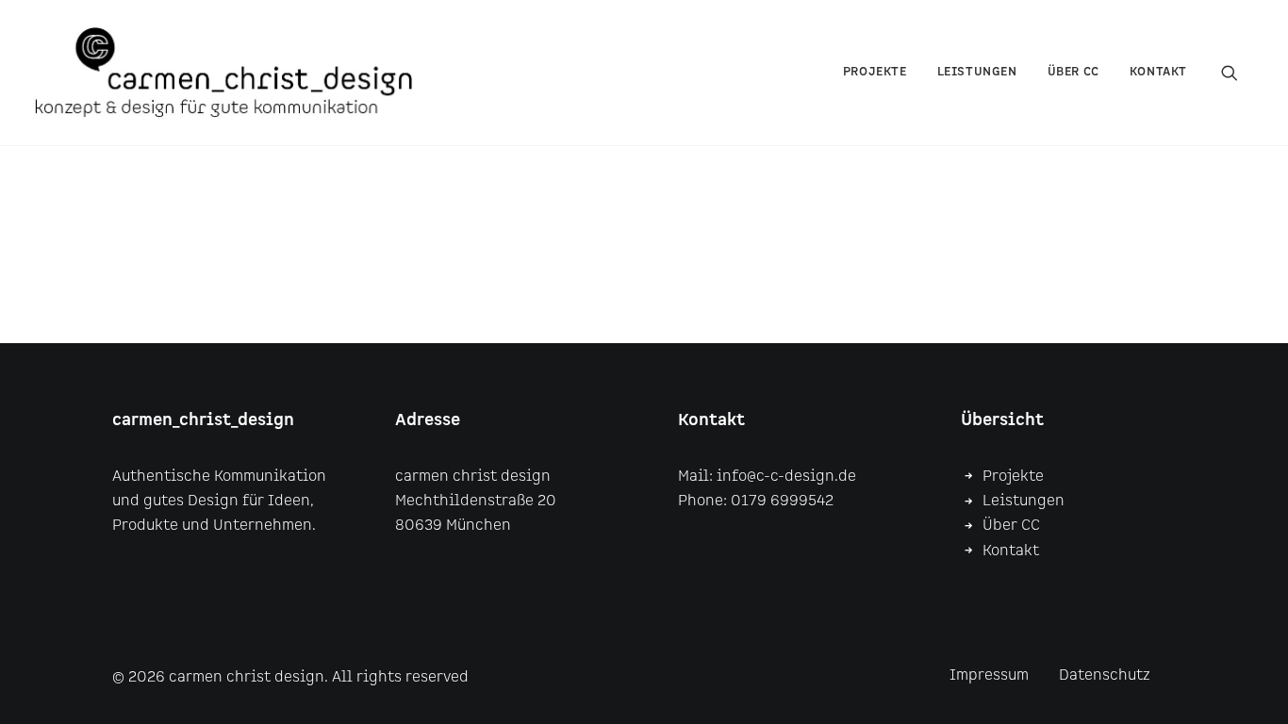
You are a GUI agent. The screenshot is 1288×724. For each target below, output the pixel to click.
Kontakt (1158, 72)
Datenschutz (1104, 675)
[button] (1238, 72)
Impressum (989, 675)
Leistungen (977, 72)
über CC (1073, 72)
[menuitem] (875, 72)
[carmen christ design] (224, 72)
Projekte (875, 72)
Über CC (1011, 525)
